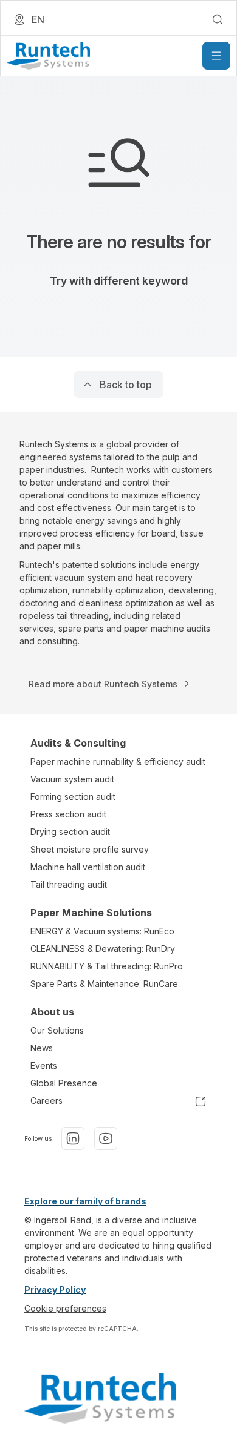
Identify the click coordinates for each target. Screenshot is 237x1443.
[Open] (216, 56)
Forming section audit (72, 796)
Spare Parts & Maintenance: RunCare (104, 984)
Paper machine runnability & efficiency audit (117, 761)
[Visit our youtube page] (105, 1138)
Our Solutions (57, 1030)
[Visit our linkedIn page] (72, 1138)
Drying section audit (70, 832)
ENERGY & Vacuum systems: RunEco (102, 931)
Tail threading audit (68, 884)
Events (43, 1065)
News (41, 1048)
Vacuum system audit (72, 779)
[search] (218, 19)
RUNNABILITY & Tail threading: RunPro (106, 966)
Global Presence (63, 1083)
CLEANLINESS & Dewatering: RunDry (102, 948)
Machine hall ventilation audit (87, 867)
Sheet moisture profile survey (89, 849)
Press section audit (68, 814)
